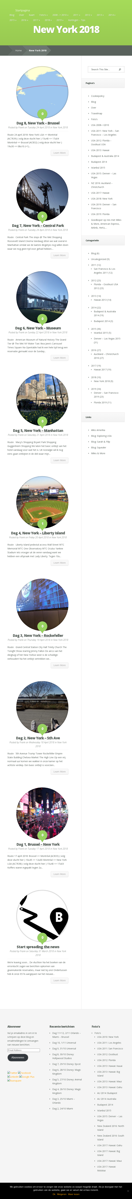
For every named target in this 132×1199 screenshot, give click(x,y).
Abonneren (17, 1057)
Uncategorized (98, 259)
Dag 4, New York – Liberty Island (38, 533)
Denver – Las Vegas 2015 (107, 338)
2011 (75, 14)
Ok (54, 1194)
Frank (21, 127)
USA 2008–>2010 (100, 125)
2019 (59, 20)
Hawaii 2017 (100, 369)
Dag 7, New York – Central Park (38, 225)
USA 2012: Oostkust (107, 1054)
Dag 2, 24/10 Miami (62, 1108)
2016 (23, 20)
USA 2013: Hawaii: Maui (109, 1081)
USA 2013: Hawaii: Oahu (109, 1087)
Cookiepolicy (97, 95)
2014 (111, 14)
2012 (87, 14)
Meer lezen (74, 1194)
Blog (11, 14)
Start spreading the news (38, 946)
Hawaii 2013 (100, 299)
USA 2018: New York (102, 198)
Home (18, 50)
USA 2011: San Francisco (110, 1048)
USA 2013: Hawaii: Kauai (109, 1065)
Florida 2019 (100, 402)
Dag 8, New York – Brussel (38, 123)
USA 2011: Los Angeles (109, 1042)
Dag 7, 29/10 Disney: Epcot (66, 1064)
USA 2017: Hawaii (100, 192)
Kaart (32, 14)
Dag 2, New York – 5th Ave (38, 737)
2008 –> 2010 (59, 14)
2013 (99, 14)
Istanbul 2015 (98, 167)
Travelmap (96, 113)
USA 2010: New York (108, 1036)
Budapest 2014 (99, 161)
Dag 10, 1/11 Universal (64, 1042)
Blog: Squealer (98, 447)
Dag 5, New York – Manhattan (38, 430)
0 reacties (42, 116)
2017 (35, 20)
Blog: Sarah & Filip (100, 441)
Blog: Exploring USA (101, 435)
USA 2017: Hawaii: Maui (109, 1160)
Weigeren (61, 1194)
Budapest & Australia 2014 (105, 156)
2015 (12, 20)
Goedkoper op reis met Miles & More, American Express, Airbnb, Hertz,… (106, 223)
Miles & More (98, 453)
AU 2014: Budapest (107, 1093)
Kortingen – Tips (76, 20)
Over (21, 14)
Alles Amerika (98, 430)
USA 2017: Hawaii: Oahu (109, 1145)
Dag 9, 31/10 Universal (64, 1048)
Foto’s (42, 14)
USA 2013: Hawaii (100, 150)
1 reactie (42, 526)
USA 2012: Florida (106, 1060)
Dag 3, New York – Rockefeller (38, 635)
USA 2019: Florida (100, 214)
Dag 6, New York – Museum (38, 328)
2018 (47, 20)
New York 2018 (60, 127)
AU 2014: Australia (106, 1098)
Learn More (59, 152)
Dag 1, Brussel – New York (38, 844)
